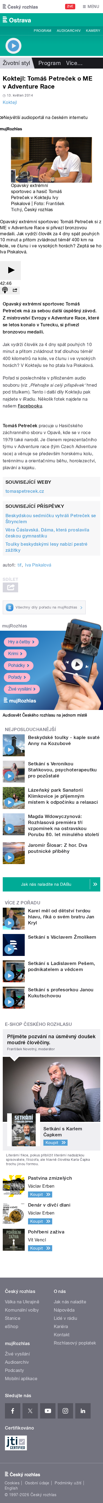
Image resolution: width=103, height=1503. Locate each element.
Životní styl (16, 63)
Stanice (12, 1318)
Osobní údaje (37, 1483)
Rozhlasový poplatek (75, 1343)
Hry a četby (19, 641)
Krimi (13, 653)
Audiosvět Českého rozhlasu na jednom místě (45, 715)
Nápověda (64, 1310)
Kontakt (62, 1334)
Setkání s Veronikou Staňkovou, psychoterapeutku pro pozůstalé (62, 770)
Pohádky (16, 665)
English (11, 1488)
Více (74, 63)
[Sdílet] (15, 291)
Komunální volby (22, 1310)
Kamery (93, 31)
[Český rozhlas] (20, 6)
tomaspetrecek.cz (24, 491)
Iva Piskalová (38, 565)
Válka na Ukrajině (22, 1301)
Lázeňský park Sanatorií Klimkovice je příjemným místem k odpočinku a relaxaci (63, 796)
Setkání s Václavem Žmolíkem (62, 937)
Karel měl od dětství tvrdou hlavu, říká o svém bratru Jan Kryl (61, 916)
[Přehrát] (10, 270)
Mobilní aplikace (21, 1378)
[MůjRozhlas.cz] (11, 129)
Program (42, 31)
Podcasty (14, 1370)
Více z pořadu (22, 902)
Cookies (12, 1483)
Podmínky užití (68, 1483)
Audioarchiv (68, 31)
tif (19, 565)
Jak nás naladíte (70, 1301)
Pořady (15, 677)
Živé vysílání (19, 689)
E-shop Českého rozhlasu (38, 1024)
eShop (11, 1326)
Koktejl (10, 102)
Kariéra (61, 1326)
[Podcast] (5, 291)
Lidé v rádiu (65, 1318)
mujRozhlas (14, 626)
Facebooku (30, 406)
